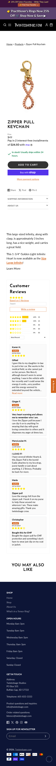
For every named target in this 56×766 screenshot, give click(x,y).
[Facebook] (8, 722)
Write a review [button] (28, 309)
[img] (28, 355)
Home (10, 44)
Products (19, 44)
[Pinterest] (16, 722)
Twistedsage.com (23, 749)
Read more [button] (17, 393)
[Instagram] (21, 722)
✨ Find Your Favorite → (29, 5)
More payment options (28, 179)
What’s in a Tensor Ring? (18, 611)
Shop (9, 602)
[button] (28, 268)
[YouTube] (25, 722)
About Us (11, 607)
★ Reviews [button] (53, 385)
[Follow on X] (12, 722)
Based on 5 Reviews (19, 300)
